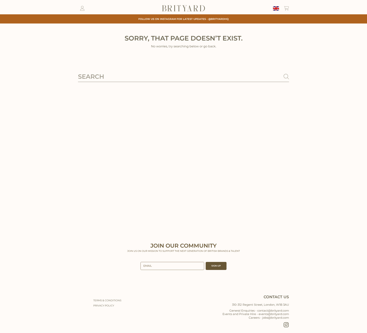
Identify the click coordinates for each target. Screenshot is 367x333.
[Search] (286, 76)
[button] (286, 8)
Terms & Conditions (107, 300)
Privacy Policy (103, 305)
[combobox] (183, 76)
